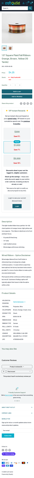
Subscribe (8, 435)
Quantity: (5, 85)
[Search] (30, 8)
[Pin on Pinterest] (24, 103)
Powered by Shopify (7, 474)
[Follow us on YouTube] (6, 450)
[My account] (23, 3)
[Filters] (4, 371)
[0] (31, 3)
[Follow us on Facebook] (3, 450)
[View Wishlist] (27, 3)
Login (17, 206)
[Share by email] (31, 103)
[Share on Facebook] (21, 103)
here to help (8, 395)
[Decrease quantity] (10, 85)
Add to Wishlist (17, 96)
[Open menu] (2, 3)
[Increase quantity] (20, 85)
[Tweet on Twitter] (28, 103)
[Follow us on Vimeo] (9, 450)
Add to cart (17, 91)
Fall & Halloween (18, 302)
